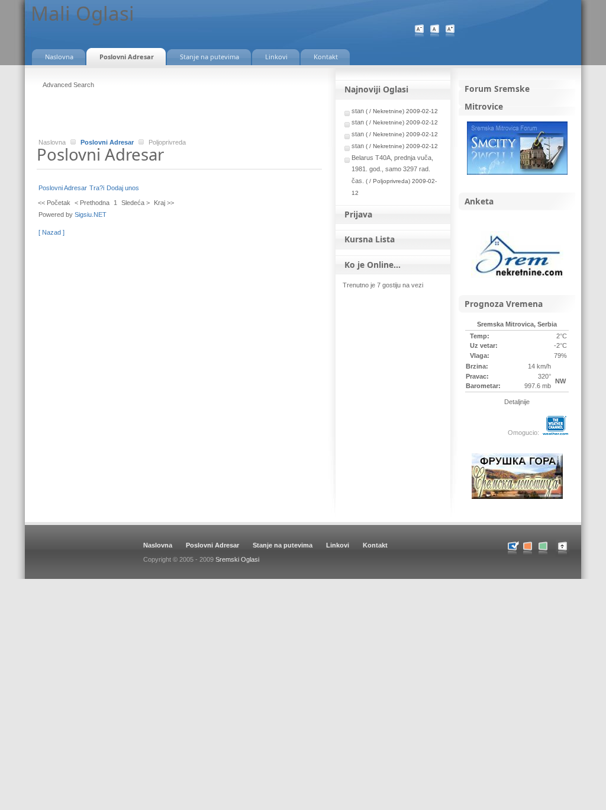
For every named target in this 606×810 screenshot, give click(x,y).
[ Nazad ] (51, 232)
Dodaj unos (123, 187)
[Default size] (434, 31)
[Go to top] (568, 554)
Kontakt (375, 545)
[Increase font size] (450, 31)
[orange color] (527, 548)
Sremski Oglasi (237, 559)
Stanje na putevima (282, 545)
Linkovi (337, 545)
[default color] (512, 548)
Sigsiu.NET (91, 214)
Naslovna (157, 545)
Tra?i (96, 187)
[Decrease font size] (419, 31)
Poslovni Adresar (107, 142)
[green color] (543, 548)
